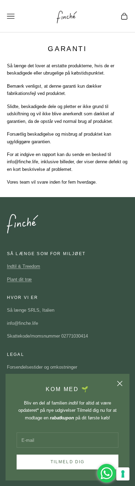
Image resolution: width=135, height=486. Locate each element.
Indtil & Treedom (23, 266)
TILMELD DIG (68, 461)
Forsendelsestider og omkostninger (42, 367)
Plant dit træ (19, 279)
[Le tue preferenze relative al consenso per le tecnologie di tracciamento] (122, 473)
